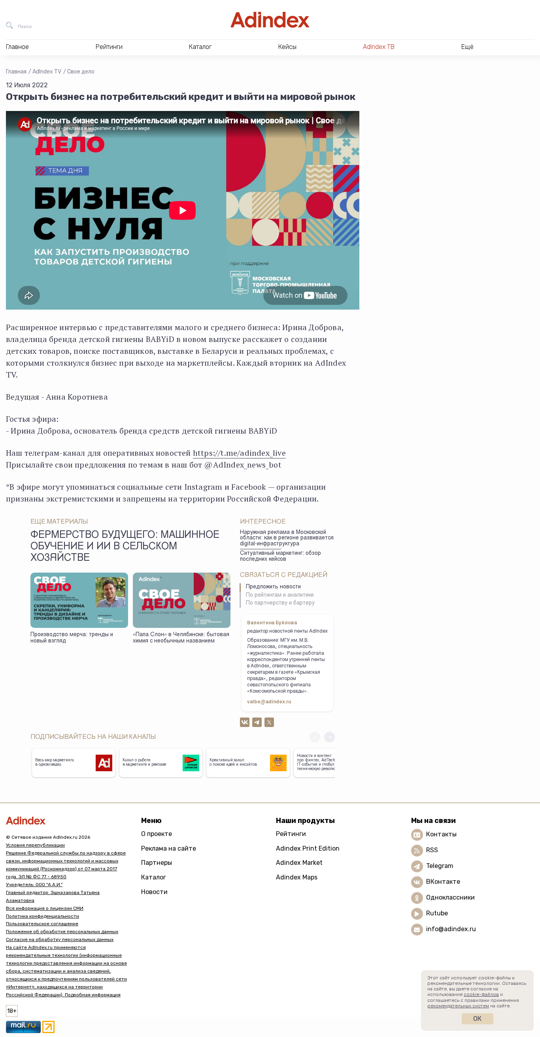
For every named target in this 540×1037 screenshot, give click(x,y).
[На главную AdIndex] (270, 20)
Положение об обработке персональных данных (62, 931)
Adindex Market (299, 862)
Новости (154, 892)
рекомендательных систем (458, 1006)
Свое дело (80, 71)
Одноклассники (450, 897)
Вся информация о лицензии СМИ (44, 908)
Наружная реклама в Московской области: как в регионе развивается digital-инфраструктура (287, 538)
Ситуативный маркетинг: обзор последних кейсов (280, 556)
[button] (329, 737)
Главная (16, 71)
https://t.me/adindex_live (239, 452)
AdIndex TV (46, 71)
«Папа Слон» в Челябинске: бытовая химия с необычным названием (181, 638)
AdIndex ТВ (379, 47)
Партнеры (156, 862)
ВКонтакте (443, 881)
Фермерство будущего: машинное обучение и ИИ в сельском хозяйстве (124, 547)
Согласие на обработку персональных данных (59, 939)
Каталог (153, 877)
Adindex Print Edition (308, 848)
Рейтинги (291, 834)
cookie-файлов (481, 994)
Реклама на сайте (168, 848)
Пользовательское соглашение (42, 923)
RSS (432, 850)
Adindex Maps (296, 877)
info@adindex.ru (451, 929)
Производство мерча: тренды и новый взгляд (71, 638)
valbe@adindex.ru (269, 702)
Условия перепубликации (35, 845)
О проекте (156, 834)
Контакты (441, 834)
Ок (477, 1018)
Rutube (437, 913)
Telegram (439, 866)
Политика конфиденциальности (42, 916)
